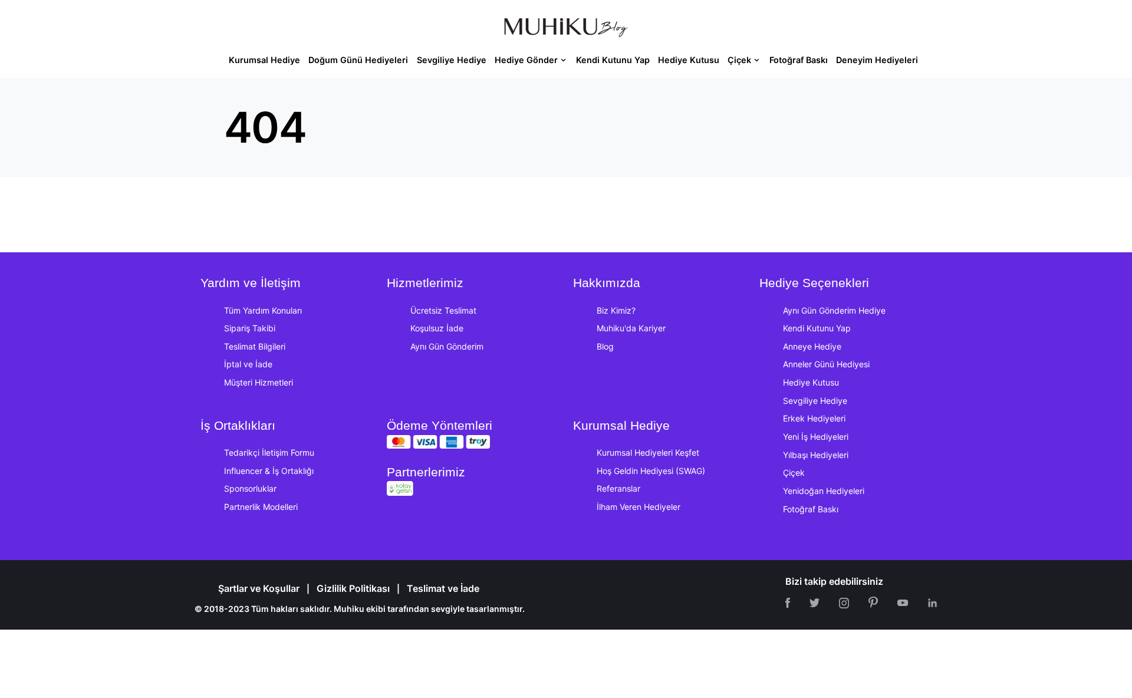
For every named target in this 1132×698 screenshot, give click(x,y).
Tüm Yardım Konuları (263, 310)
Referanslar (618, 488)
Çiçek (794, 472)
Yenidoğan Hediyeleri (823, 491)
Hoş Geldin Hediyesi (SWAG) (651, 471)
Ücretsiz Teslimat (443, 310)
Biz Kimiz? (616, 310)
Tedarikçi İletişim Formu (269, 452)
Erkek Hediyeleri (814, 418)
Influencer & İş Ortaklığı (269, 471)
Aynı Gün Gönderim (446, 346)
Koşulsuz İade (436, 328)
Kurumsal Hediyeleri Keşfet (648, 452)
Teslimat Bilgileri (254, 346)
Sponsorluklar (250, 488)
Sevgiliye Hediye (815, 401)
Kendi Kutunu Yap (817, 328)
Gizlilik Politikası (353, 588)
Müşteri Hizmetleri (258, 382)
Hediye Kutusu (811, 382)
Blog (605, 346)
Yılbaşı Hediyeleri (815, 455)
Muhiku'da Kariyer (631, 328)
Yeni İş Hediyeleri (815, 437)
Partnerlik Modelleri (261, 507)
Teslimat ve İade (443, 588)
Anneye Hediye (812, 346)
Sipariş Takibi (249, 328)
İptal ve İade (248, 364)
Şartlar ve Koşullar (259, 588)
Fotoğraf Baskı (810, 509)
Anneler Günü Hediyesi (826, 364)
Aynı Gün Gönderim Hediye (834, 310)
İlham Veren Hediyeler (638, 507)
